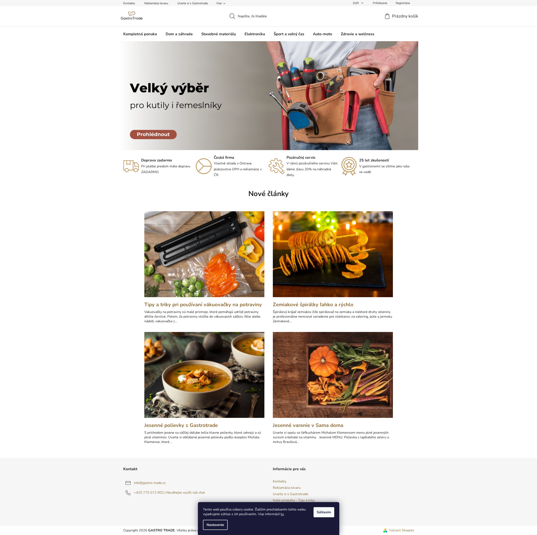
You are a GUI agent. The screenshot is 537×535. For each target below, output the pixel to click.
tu (282, 514)
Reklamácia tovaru (156, 3)
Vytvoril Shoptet (401, 530)
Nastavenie (215, 525)
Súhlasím (324, 512)
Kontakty (129, 3)
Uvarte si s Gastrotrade (192, 3)
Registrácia (403, 3)
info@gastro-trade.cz (150, 483)
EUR (356, 3)
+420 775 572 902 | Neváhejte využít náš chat (169, 492)
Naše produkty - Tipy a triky (294, 500)
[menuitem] (140, 34)
